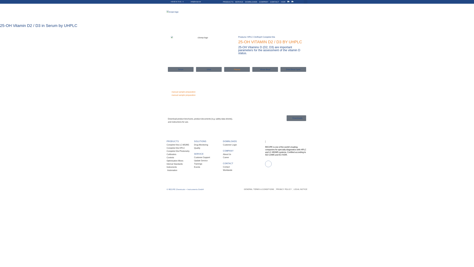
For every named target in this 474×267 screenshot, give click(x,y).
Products (228, 2)
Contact (274, 2)
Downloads (251, 2)
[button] (305, 2)
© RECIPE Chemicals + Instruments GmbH (185, 189)
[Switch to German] (294, 2)
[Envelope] (268, 164)
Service (239, 2)
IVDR (283, 2)
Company (263, 2)
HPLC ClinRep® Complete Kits (261, 37)
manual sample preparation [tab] (184, 92)
